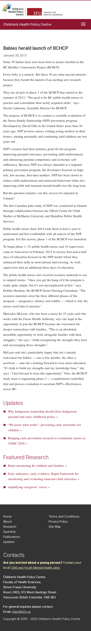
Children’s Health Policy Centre (27, 24)
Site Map (55, 527)
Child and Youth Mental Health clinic (35, 568)
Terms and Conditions (64, 516)
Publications (11, 537)
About (7, 521)
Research (9, 527)
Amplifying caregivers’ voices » (29, 487)
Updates (9, 542)
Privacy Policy (58, 521)
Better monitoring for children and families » (37, 465)
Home (7, 516)
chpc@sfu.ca (21, 612)
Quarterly (9, 532)
